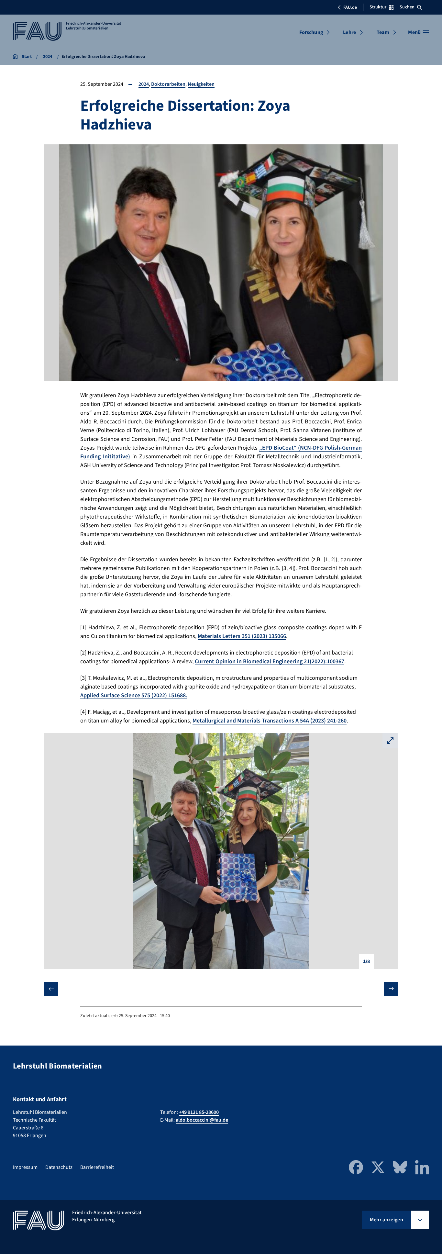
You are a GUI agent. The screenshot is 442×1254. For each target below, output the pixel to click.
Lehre (349, 32)
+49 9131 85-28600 (199, 1112)
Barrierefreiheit (97, 1167)
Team (383, 32)
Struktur (378, 7)
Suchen (407, 7)
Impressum (25, 1167)
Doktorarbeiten (168, 84)
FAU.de (350, 7)
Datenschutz (58, 1167)
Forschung (311, 32)
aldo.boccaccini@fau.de (202, 1120)
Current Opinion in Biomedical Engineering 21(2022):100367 (269, 661)
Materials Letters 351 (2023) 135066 (242, 636)
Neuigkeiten (201, 84)
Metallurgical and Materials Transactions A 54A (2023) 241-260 (270, 721)
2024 (143, 84)
